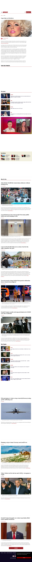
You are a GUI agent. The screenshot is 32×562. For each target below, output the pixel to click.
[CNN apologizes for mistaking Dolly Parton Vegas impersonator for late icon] (5, 113)
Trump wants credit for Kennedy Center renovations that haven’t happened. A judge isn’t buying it (21, 96)
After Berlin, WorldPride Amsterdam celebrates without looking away (15, 183)
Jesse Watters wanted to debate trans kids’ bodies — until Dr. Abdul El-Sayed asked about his (20, 361)
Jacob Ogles (3, 315)
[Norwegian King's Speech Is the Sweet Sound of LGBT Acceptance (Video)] (24, 155)
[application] (16, 125)
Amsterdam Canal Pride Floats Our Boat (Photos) (18, 159)
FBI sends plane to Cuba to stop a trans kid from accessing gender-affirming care (16, 398)
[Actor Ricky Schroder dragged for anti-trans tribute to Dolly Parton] (5, 372)
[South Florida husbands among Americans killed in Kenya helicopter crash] (3, 155)
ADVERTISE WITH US (15, 552)
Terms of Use (25, 554)
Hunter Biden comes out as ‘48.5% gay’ (17, 108)
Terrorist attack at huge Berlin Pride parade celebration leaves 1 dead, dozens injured (15, 281)
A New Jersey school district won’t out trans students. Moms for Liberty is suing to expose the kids (20, 379)
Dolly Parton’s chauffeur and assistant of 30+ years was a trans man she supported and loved (20, 355)
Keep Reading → (10, 210)
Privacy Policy (19, 554)
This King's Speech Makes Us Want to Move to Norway (28, 157)
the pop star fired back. (4, 43)
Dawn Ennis (3, 444)
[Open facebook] (13, 556)
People (12, 347)
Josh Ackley (3, 476)
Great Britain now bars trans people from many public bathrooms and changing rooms (15, 215)
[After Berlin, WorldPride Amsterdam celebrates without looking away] (16, 195)
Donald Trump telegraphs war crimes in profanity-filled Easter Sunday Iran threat (15, 518)
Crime (11, 100)
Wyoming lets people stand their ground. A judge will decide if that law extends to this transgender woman (21, 102)
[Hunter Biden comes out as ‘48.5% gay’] (5, 107)
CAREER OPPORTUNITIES (9, 552)
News (11, 112)
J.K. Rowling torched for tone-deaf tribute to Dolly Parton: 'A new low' (20, 349)
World (4, 15)
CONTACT (2, 552)
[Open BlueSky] (15, 556)
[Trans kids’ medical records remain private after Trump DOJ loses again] (5, 366)
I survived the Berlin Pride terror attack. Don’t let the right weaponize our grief (14, 247)
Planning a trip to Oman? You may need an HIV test (14, 442)
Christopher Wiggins (4, 283)
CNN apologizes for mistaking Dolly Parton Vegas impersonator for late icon (21, 114)
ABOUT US (5, 552)
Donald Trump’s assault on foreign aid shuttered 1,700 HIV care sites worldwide (16, 312)
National (12, 94)
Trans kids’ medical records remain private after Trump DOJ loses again (20, 367)
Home (2, 15)
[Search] (24, 12)
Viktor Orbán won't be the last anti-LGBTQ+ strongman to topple (16, 473)
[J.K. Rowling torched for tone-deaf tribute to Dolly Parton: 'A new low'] (5, 348)
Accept (24, 557)
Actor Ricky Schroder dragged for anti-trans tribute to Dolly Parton (20, 373)
